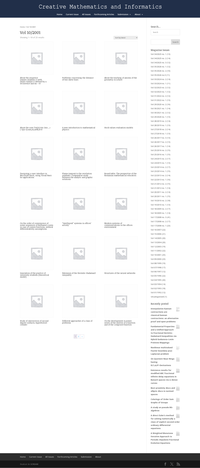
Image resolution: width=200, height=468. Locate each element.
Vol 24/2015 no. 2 (158, 158)
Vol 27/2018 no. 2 (158, 129)
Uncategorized (157, 296)
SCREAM (34, 464)
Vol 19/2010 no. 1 (158, 204)
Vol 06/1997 (156, 271)
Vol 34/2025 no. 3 (158, 62)
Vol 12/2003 (156, 246)
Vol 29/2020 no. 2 (158, 104)
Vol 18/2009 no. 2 (158, 209)
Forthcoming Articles (104, 14)
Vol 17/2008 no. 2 (158, 221)
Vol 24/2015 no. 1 (158, 163)
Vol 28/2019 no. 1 (158, 125)
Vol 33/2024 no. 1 (158, 83)
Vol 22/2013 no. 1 (158, 179)
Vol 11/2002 (156, 250)
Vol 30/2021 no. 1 (158, 108)
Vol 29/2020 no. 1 (158, 117)
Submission (123, 14)
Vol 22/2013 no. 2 (158, 175)
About (138, 14)
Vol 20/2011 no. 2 (158, 192)
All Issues (86, 14)
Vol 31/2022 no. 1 (158, 100)
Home (59, 14)
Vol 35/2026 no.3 (158, 75)
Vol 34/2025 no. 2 (158, 58)
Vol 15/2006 (156, 234)
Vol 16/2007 (156, 229)
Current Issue (72, 14)
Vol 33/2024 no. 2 (158, 79)
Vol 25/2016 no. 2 (158, 150)
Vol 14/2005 (156, 238)
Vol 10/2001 (156, 255)
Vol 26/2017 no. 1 (158, 146)
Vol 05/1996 (156, 275)
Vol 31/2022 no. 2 (158, 96)
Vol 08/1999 (156, 263)
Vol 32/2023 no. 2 (158, 87)
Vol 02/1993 (156, 288)
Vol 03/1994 (156, 284)
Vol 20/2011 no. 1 (158, 196)
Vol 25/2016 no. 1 (158, 154)
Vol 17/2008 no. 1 (158, 225)
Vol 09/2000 (156, 259)
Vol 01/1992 (156, 292)
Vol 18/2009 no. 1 (158, 213)
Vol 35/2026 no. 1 (158, 66)
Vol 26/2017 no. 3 (158, 137)
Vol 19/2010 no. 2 (158, 200)
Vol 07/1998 (156, 267)
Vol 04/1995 (156, 280)
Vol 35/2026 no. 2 (158, 71)
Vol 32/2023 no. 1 (158, 91)
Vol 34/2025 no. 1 (158, 54)
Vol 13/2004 (156, 242)
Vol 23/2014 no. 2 (158, 167)
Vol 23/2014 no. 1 (158, 171)
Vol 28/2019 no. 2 (158, 121)
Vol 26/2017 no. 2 (158, 142)
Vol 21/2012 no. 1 (158, 188)
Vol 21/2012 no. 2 (158, 184)
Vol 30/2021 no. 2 (158, 112)
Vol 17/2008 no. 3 (158, 217)
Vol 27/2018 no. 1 (158, 133)
